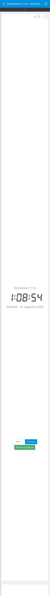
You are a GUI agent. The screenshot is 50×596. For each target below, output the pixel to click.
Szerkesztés (31, 442)
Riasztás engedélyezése (25, 447)
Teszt (18, 442)
